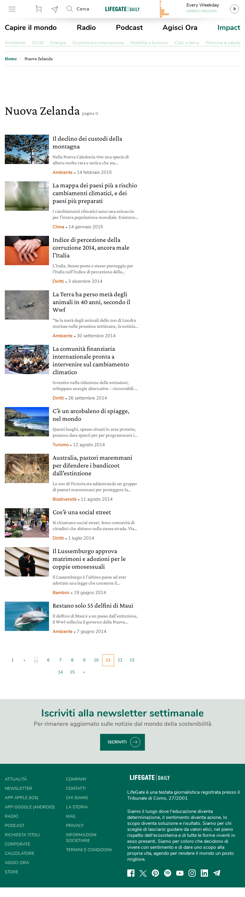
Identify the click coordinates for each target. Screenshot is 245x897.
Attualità (16, 779)
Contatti (76, 788)
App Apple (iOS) (21, 798)
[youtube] (179, 873)
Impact (229, 27)
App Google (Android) (30, 807)
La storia (77, 807)
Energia (58, 43)
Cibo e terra (186, 43)
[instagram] (192, 873)
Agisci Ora (180, 27)
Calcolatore (19, 853)
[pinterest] (155, 873)
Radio (86, 27)
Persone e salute (223, 43)
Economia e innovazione (98, 43)
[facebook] (130, 873)
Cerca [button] (82, 9)
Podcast (129, 27)
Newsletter (55, 9)
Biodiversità (64, 499)
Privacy (75, 825)
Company (76, 779)
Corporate (17, 844)
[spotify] (167, 873)
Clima (58, 227)
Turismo (61, 445)
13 (132, 660)
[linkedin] (204, 873)
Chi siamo (77, 798)
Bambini (61, 593)
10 (96, 660)
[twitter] (143, 873)
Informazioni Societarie (81, 837)
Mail (71, 816)
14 (60, 672)
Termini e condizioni (89, 850)
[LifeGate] (122, 9)
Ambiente (15, 43)
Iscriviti (117, 742)
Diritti (38, 43)
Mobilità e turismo (149, 43)
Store (39, 9)
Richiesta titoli (22, 835)
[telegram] (216, 873)
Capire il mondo (31, 27)
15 (72, 672)
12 (120, 660)
